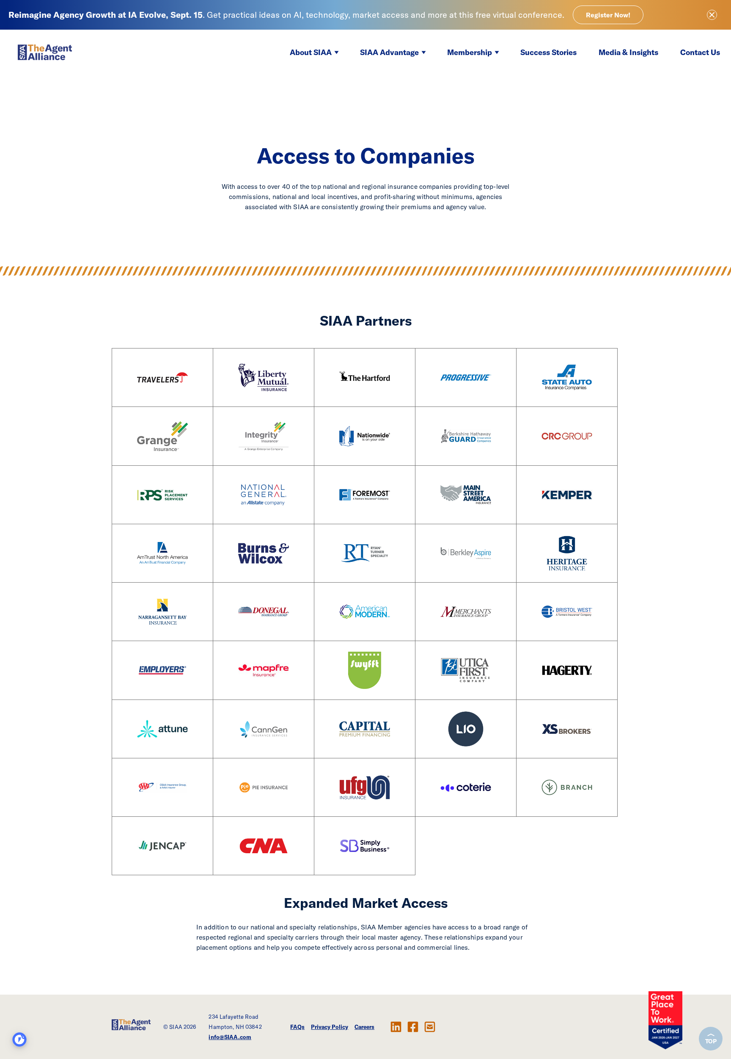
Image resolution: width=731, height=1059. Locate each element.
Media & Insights (628, 52)
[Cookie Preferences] (19, 1039)
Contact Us (700, 52)
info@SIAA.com (230, 1037)
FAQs (297, 1026)
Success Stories (548, 52)
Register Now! (608, 15)
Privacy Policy (329, 1026)
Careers (364, 1026)
